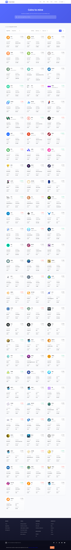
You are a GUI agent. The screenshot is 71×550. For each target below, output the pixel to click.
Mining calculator (23, 523)
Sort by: (32, 30)
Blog (51, 526)
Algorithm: (8, 30)
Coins (40, 1)
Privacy (52, 534)
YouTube (62, 543)
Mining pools (7, 530)
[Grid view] (60, 31)
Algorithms (7, 526)
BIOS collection (23, 534)
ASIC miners (38, 523)
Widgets (37, 534)
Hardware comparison (39, 528)
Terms (52, 532)
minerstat (10, 2)
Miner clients (7, 528)
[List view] (63, 31)
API (36, 536)
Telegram (59, 543)
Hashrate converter (24, 526)
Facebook (56, 543)
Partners (52, 528)
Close (52, 547)
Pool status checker (24, 530)
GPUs (44, 1)
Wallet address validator (25, 528)
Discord (65, 543)
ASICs (48, 1)
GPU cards (37, 526)
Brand (52, 530)
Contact (55, 1)
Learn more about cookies (33, 547)
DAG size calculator (24, 532)
